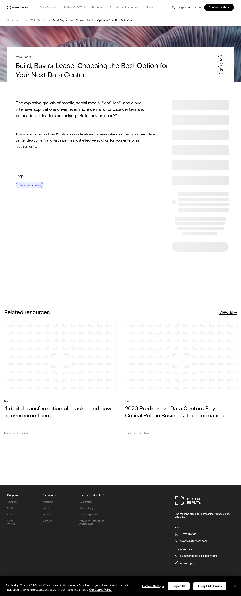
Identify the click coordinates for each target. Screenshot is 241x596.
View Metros (11, 522)
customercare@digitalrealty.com (198, 555)
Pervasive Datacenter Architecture (91, 522)
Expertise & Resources (124, 7)
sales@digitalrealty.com (193, 541)
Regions (12, 495)
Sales (178, 527)
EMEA (10, 508)
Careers (47, 520)
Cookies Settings (153, 586)
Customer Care (183, 549)
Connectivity (86, 508)
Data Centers (48, 7)
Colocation (85, 501)
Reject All (179, 586)
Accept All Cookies (210, 586)
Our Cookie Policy (100, 589)
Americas (12, 501)
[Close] (235, 586)
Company (50, 495)
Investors (48, 514)
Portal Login (187, 563)
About (149, 7)
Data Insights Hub (89, 514)
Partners (97, 7)
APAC (10, 514)
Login (197, 7)
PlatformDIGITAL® (74, 7)
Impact (47, 508)
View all (226, 312)
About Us (48, 501)
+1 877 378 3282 (189, 534)
